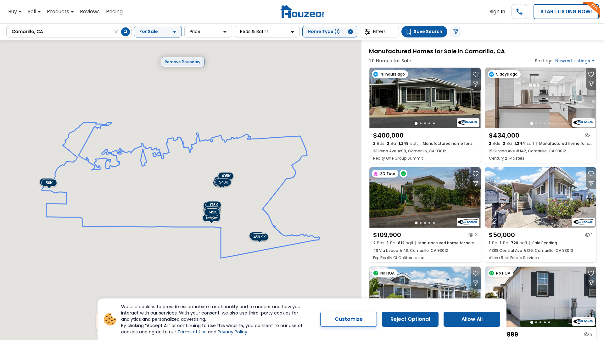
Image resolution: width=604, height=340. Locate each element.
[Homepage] (302, 11)
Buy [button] (13, 11)
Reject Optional (410, 319)
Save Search (428, 31)
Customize (349, 319)
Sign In (497, 11)
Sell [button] (32, 11)
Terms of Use (192, 332)
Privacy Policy (232, 332)
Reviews (90, 11)
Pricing (114, 11)
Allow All (472, 319)
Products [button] (58, 11)
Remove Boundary (182, 62)
